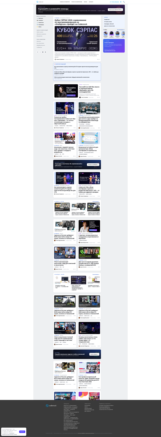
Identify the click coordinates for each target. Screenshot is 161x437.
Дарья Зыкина (59, 156)
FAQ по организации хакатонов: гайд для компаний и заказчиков (71, 77)
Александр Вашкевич (84, 127)
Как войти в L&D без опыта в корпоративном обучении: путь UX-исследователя (89, 89)
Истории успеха (108, 21)
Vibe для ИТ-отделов (69, 413)
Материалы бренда (89, 409)
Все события (88, 411)
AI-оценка (56, 125)
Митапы (65, 429)
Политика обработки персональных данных (104, 407)
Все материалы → (96, 201)
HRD (80, 343)
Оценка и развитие (65, 1)
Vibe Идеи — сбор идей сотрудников (69, 415)
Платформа (40, 24)
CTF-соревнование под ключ (71, 421)
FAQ (60, 342)
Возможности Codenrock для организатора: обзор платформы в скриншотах (88, 148)
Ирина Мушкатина (84, 242)
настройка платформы (83, 154)
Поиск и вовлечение (77, 1)
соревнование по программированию (86, 125)
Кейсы (39, 26)
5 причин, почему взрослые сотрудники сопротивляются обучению (88, 236)
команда (64, 342)
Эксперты (40, 20)
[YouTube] (43, 52)
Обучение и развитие (41, 34)
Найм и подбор (69, 125)
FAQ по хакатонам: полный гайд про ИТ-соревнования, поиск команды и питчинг (63, 338)
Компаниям (87, 405)
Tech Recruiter (84, 343)
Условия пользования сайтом (106, 405)
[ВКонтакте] (40, 52)
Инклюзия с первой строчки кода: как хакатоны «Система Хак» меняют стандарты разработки (64, 149)
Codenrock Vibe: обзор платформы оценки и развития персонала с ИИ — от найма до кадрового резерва (89, 189)
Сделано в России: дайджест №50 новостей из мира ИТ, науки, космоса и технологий (64, 236)
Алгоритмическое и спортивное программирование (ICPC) (71, 424)
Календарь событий (109, 23)
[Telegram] (37, 52)
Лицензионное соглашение (106, 409)
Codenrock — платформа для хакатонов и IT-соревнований (71, 418)
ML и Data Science (40, 43)
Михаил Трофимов (60, 59)
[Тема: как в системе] (121, 2)
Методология (39, 36)
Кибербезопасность (41, 45)
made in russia (86, 315)
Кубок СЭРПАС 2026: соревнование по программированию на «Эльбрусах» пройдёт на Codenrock (71, 22)
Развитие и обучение (83, 240)
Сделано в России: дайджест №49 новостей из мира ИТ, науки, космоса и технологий (64, 312)
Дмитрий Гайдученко (84, 346)
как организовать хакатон (88, 152)
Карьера (91, 1)
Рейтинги (40, 18)
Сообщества (39, 47)
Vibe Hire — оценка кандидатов (71, 412)
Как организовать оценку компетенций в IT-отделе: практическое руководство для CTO (64, 189)
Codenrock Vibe (62, 125)
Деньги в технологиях (109, 26)
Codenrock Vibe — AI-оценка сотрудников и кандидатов (70, 407)
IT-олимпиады (81, 124)
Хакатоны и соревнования (70, 405)
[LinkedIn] (45, 52)
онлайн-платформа (87, 383)
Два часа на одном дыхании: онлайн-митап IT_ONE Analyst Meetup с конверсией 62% (89, 263)
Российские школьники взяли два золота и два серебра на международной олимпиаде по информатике (89, 119)
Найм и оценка (40, 32)
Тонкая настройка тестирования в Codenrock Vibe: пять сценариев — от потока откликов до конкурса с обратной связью (65, 120)
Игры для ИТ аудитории (69, 425)
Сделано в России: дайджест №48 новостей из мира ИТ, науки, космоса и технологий (89, 312)
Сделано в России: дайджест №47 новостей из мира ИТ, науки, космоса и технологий (64, 378)
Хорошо (22, 431)
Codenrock (56, 154)
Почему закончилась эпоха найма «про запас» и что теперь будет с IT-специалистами (88, 339)
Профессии (106, 19)
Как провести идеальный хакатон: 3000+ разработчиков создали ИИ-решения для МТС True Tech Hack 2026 (89, 379)
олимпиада (88, 124)
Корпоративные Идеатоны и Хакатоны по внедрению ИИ (71, 428)
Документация (88, 408)
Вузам (85, 1)
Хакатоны (39, 41)
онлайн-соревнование (83, 385)
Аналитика (40, 22)
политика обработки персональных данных (86, 433)
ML (60, 154)
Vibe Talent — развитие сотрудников (69, 410)
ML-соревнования (68, 420)
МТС (63, 154)
